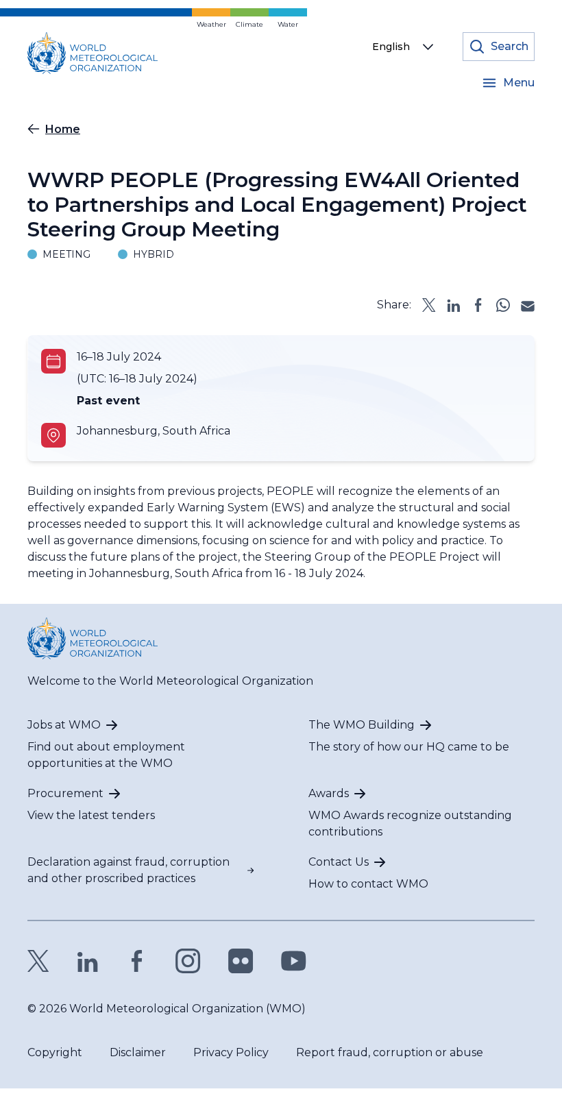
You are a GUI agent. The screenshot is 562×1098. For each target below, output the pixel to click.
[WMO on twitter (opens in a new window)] (38, 961)
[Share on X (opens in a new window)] (429, 305)
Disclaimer (138, 1052)
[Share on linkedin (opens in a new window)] (454, 305)
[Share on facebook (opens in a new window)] (478, 305)
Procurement (65, 793)
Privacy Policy (231, 1052)
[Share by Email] (528, 305)
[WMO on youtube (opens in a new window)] (293, 961)
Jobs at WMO (64, 724)
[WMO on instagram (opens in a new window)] (188, 961)
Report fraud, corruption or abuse (389, 1052)
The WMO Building (361, 724)
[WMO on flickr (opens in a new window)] (241, 961)
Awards (328, 793)
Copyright (54, 1052)
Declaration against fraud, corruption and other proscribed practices (128, 870)
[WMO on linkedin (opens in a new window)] (88, 961)
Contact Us (338, 861)
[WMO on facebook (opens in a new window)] (137, 961)
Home (62, 129)
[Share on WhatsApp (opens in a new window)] (503, 305)
